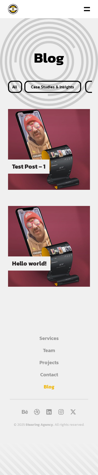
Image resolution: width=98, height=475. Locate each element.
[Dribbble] (37, 412)
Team (49, 350)
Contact (49, 375)
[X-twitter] (73, 412)
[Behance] (25, 412)
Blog (49, 387)
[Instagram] (61, 412)
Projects (49, 362)
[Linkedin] (49, 412)
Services (49, 338)
